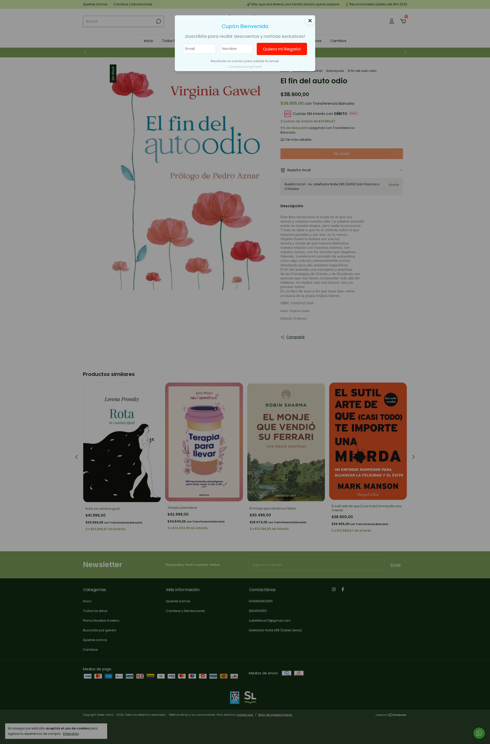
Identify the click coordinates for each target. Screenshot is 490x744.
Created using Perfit (245, 66)
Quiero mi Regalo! (282, 49)
